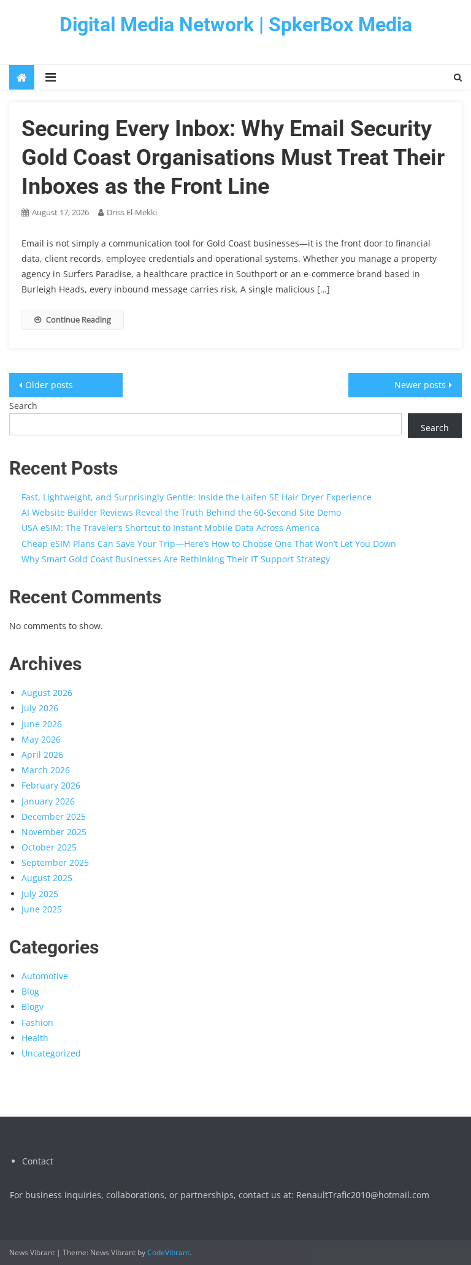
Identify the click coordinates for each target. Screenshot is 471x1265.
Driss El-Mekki (132, 212)
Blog (30, 991)
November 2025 (53, 832)
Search (23, 405)
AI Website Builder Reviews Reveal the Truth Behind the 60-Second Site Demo (181, 512)
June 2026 (41, 724)
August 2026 (46, 692)
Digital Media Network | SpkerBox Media (235, 24)
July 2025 (39, 894)
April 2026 (42, 754)
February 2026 (50, 785)
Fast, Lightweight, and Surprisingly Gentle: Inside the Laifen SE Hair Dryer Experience (196, 497)
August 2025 (46, 878)
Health (34, 1038)
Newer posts (420, 385)
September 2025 (55, 862)
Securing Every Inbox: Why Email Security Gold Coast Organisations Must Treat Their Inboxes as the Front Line (233, 157)
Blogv (32, 1006)
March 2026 (45, 770)
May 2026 (41, 739)
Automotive (44, 976)
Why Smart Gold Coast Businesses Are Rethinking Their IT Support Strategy (175, 559)
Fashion (37, 1022)
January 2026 (48, 801)
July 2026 (39, 708)
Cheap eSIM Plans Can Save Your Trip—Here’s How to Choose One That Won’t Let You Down (208, 543)
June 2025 (41, 909)
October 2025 (49, 847)
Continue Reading (78, 319)
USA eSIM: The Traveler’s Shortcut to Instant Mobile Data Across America (170, 527)
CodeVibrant (168, 1252)
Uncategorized (51, 1053)
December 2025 (53, 816)
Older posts (49, 385)
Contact (37, 1161)
